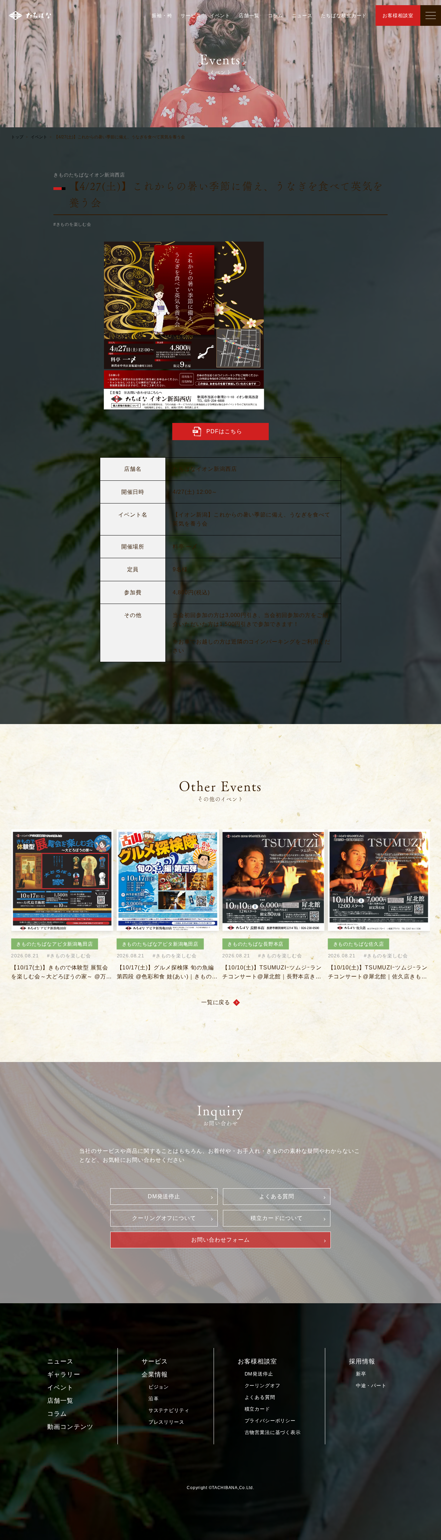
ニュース (302, 15)
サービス (191, 15)
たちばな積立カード (344, 15)
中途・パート (371, 1385)
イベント (220, 15)
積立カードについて (276, 1218)
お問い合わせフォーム (220, 1240)
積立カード (257, 1409)
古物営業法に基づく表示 (273, 1432)
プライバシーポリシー (270, 1420)
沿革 (153, 1398)
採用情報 (362, 1361)
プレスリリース (166, 1422)
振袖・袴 (162, 15)
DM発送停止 (164, 1196)
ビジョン (158, 1387)
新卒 (361, 1374)
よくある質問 (276, 1196)
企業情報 (155, 1374)
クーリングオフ (262, 1385)
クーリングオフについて (164, 1218)
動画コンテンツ (70, 1426)
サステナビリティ (168, 1410)
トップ (17, 137)
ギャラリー (63, 1374)
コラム (276, 15)
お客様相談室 (397, 15)
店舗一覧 (249, 15)
